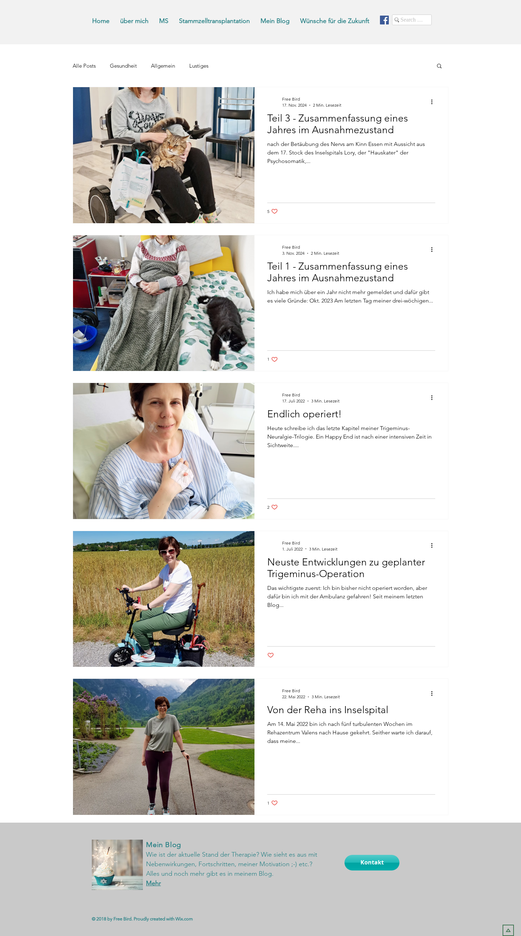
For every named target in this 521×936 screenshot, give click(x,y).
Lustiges (198, 65)
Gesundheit (123, 65)
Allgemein (163, 65)
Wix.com (184, 918)
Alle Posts (84, 65)
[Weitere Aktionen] (434, 101)
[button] (439, 66)
